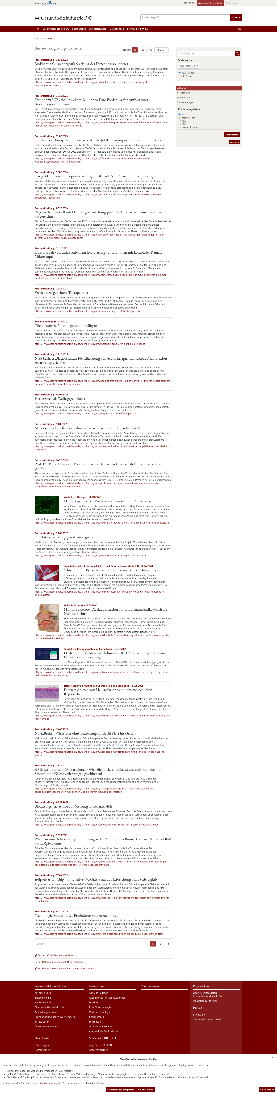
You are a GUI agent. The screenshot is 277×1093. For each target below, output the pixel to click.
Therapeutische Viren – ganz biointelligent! (66, 326)
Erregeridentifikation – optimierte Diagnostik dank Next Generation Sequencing (94, 177)
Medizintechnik (43, 1002)
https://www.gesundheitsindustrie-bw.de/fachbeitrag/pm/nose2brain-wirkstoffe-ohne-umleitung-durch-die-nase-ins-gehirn (100, 753)
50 (144, 51)
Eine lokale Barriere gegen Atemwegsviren (65, 538)
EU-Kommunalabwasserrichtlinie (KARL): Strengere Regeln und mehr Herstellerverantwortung (116, 655)
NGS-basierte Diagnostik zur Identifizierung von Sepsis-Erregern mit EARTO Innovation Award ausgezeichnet (101, 361)
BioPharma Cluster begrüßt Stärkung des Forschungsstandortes (81, 64)
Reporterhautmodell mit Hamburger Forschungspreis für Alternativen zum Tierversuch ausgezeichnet (99, 215)
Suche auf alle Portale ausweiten (56, 955)
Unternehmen (42, 1049)
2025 (183, 124)
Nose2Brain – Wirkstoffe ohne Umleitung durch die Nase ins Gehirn (85, 734)
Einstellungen (267, 1089)
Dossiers (93, 1002)
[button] (238, 110)
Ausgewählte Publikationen (104, 1031)
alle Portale (187, 76)
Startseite (39, 38)
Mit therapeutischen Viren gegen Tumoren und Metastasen (107, 501)
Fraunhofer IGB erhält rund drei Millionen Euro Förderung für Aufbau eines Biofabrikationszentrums (91, 102)
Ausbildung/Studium (46, 1012)
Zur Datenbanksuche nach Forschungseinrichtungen (66, 968)
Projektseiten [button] (232, 3)
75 (151, 51)
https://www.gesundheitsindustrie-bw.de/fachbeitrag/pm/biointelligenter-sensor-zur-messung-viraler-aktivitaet (97, 824)
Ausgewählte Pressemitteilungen (107, 997)
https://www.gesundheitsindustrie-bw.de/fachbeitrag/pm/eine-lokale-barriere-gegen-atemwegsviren (91, 555)
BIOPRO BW (189, 3)
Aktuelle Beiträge (98, 992)
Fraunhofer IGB (187, 66)
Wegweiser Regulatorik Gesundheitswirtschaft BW (207, 994)
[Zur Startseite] (64, 17)
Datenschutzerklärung (45, 1083)
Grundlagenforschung (101, 1026)
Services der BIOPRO (137, 28)
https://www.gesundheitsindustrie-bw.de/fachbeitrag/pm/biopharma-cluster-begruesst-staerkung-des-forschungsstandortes (92, 83)
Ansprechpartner (98, 1049)
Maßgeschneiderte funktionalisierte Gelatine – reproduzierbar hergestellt (88, 428)
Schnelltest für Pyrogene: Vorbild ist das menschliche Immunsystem (114, 570)
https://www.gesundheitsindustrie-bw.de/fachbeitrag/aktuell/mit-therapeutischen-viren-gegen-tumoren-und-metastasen (102, 522)
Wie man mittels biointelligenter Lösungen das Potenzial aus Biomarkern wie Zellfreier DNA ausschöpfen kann (103, 842)
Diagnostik (95, 1021)
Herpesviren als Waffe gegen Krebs (60, 399)
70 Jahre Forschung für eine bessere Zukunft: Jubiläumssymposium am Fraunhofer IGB (99, 140)
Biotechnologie (43, 997)
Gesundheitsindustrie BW (210, 3)
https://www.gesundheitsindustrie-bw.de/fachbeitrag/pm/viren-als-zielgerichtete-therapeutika (88, 311)
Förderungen (183, 97)
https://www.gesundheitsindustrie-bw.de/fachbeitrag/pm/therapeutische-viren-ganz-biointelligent (90, 343)
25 (136, 51)
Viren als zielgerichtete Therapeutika (61, 293)
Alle (183, 114)
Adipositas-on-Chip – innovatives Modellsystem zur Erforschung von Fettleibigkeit (96, 880)
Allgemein (182, 87)
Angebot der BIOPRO (100, 1045)
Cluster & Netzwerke (46, 1026)
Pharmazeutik (97, 1016)
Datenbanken (117, 28)
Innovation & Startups (205, 1000)
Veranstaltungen (98, 28)
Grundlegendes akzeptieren (120, 1089)
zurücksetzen (232, 134)
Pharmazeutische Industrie (49, 1007)
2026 (183, 120)
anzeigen (234, 142)
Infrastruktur (42, 1021)
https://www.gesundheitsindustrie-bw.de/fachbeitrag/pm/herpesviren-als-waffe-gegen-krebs (86, 413)
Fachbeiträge (79, 28)
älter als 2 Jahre (189, 127)
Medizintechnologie (99, 1012)
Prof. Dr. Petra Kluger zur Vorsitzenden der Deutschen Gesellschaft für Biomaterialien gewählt (98, 467)
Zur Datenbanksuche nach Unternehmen (60, 961)
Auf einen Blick (43, 992)
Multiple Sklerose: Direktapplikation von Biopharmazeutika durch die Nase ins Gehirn (115, 612)
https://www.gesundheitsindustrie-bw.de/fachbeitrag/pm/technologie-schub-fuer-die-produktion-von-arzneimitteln (99, 933)
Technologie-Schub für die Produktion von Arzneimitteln (77, 916)
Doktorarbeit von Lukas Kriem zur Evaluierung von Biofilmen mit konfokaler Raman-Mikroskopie (99, 255)
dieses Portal (187, 72)
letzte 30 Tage (188, 117)
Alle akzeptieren (146, 1089)
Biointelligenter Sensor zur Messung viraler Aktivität (73, 807)
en (239, 28)
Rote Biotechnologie (100, 1007)
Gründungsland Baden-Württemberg (55, 1016)
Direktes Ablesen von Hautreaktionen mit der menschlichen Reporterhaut (108, 692)
